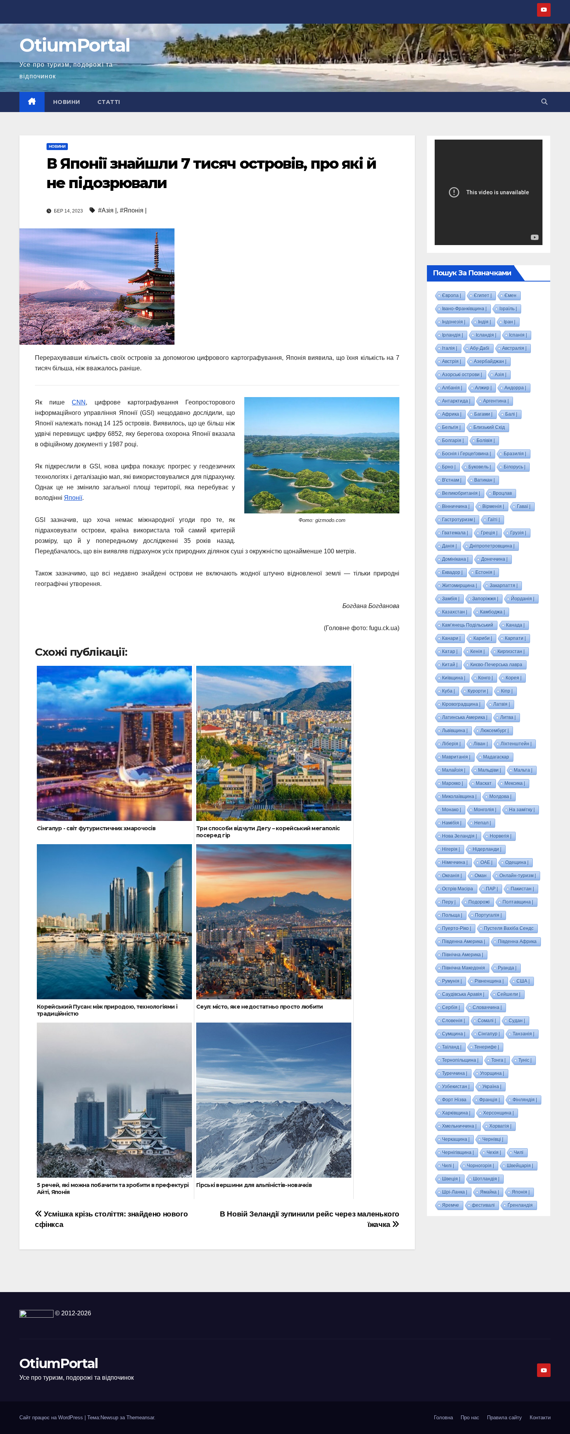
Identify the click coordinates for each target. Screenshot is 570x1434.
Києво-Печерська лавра (496, 664)
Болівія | (486, 440)
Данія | (449, 546)
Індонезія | (453, 322)
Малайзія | (453, 770)
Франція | (489, 1099)
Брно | (449, 467)
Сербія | (451, 1007)
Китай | (450, 664)
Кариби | (482, 638)
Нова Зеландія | (459, 836)
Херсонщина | (498, 1113)
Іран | (509, 322)
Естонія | (485, 572)
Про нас (470, 1417)
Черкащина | (456, 1139)
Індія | (484, 322)
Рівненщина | (489, 981)
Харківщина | (456, 1113)
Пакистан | (522, 888)
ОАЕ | (486, 862)
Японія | (521, 1192)
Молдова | (500, 796)
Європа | (451, 295)
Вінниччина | (456, 506)
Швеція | (451, 1179)
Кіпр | (507, 691)
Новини (66, 101)
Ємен (510, 295)
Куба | (448, 691)
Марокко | (452, 783)
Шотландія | (486, 1179)
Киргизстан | (511, 651)
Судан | (517, 1020)
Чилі (518, 1152)
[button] (544, 101)
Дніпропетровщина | (492, 546)
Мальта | (523, 770)
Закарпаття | (504, 585)
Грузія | (518, 533)
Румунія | (452, 981)
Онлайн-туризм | (517, 875)
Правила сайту (504, 1417)
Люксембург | (494, 730)
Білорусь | (514, 467)
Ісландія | (486, 335)
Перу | (449, 902)
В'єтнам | (451, 480)
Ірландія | (452, 335)
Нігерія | (451, 849)
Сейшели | (508, 994)
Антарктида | (456, 401)
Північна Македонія (463, 968)
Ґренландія (520, 1205)
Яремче (450, 1205)
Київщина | (453, 678)
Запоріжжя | (485, 598)
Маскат (484, 783)
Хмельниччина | (459, 1126)
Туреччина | (454, 1073)
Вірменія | (493, 506)
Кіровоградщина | (461, 704)
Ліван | (480, 743)
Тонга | (498, 1060)
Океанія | (452, 875)
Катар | (450, 651)
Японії (73, 497)
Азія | (500, 374)
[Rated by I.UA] (36, 1313)
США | (523, 981)
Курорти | (478, 691)
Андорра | (515, 387)
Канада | (515, 625)
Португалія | (488, 915)
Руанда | (507, 968)
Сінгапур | (489, 1034)
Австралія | (514, 348)
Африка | (451, 414)
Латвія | (501, 704)
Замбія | (450, 598)
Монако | (451, 809)
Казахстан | (454, 612)
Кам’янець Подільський (467, 625)
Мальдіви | (489, 770)
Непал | (482, 823)
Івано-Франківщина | (464, 308)
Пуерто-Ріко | (456, 928)
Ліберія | (451, 743)
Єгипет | (483, 295)
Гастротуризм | (458, 519)
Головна (443, 1417)
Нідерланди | (487, 849)
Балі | (511, 414)
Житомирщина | (459, 585)
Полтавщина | (518, 902)
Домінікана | (455, 559)
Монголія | (485, 809)
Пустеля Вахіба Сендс (509, 928)
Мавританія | (456, 757)
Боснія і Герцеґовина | (466, 453)
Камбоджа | (492, 612)
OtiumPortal (74, 45)
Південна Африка (517, 941)
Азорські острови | (462, 374)
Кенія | (477, 651)
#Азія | (107, 210)
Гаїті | (494, 519)
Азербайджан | (490, 361)
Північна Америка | (462, 954)
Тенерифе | (486, 1047)
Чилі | (448, 1165)
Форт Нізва (454, 1099)
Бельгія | (451, 427)
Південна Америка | (463, 941)
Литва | (508, 717)
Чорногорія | (480, 1165)
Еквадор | (452, 572)
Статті (108, 101)
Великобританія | (461, 493)
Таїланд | (451, 1047)
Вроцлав (502, 493)
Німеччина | (455, 862)
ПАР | (492, 888)
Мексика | (514, 783)
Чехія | (494, 1152)
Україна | (491, 1086)
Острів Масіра (457, 888)
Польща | (452, 915)
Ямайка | (489, 1192)
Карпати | (515, 638)
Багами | (483, 414)
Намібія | (451, 823)
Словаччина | (487, 1007)
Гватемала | (455, 533)
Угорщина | (492, 1073)
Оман (481, 875)
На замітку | (522, 809)
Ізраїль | (508, 308)
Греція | (489, 533)
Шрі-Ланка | (454, 1192)
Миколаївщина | (459, 796)
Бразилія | (515, 453)
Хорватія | (500, 1126)
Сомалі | (487, 1020)
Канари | (451, 638)
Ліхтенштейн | (516, 743)
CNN (79, 402)
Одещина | (517, 862)
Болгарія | (453, 440)
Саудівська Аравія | (463, 994)
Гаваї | (523, 506)
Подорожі (479, 902)
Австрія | (451, 361)
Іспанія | (518, 335)
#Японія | (133, 210)
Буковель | (479, 467)
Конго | (485, 678)
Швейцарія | (520, 1165)
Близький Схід (489, 427)
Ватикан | (484, 480)
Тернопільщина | (460, 1060)
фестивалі (483, 1205)
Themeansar (140, 1417)
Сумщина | (453, 1034)
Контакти (540, 1417)
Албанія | (452, 387)
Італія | (449, 348)
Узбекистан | (456, 1086)
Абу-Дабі (479, 348)
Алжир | (483, 387)
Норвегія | (500, 836)
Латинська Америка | (464, 717)
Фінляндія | (525, 1099)
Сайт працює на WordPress (52, 1417)
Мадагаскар (496, 757)
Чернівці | (492, 1139)
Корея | (514, 678)
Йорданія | (522, 598)
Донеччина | (494, 559)
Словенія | (453, 1020)
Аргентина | (496, 401)
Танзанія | (523, 1034)
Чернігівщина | (458, 1152)
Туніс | (525, 1060)
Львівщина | (455, 730)
